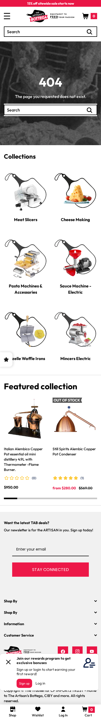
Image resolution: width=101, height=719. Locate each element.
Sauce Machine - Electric (75, 289)
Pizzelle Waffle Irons (25, 358)
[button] (89, 16)
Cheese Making (75, 219)
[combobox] (50, 31)
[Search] (90, 32)
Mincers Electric (75, 358)
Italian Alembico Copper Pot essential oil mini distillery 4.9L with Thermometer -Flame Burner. (23, 459)
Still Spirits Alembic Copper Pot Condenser (74, 451)
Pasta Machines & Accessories (25, 289)
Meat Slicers (25, 219)
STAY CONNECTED (50, 570)
